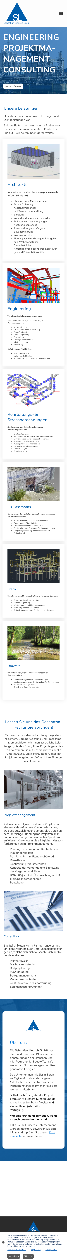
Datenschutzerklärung (16, 1250)
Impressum (36, 1250)
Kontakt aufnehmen (13, 86)
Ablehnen (28, 1256)
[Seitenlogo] (17, 13)
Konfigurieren (51, 1250)
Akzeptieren (14, 1256)
